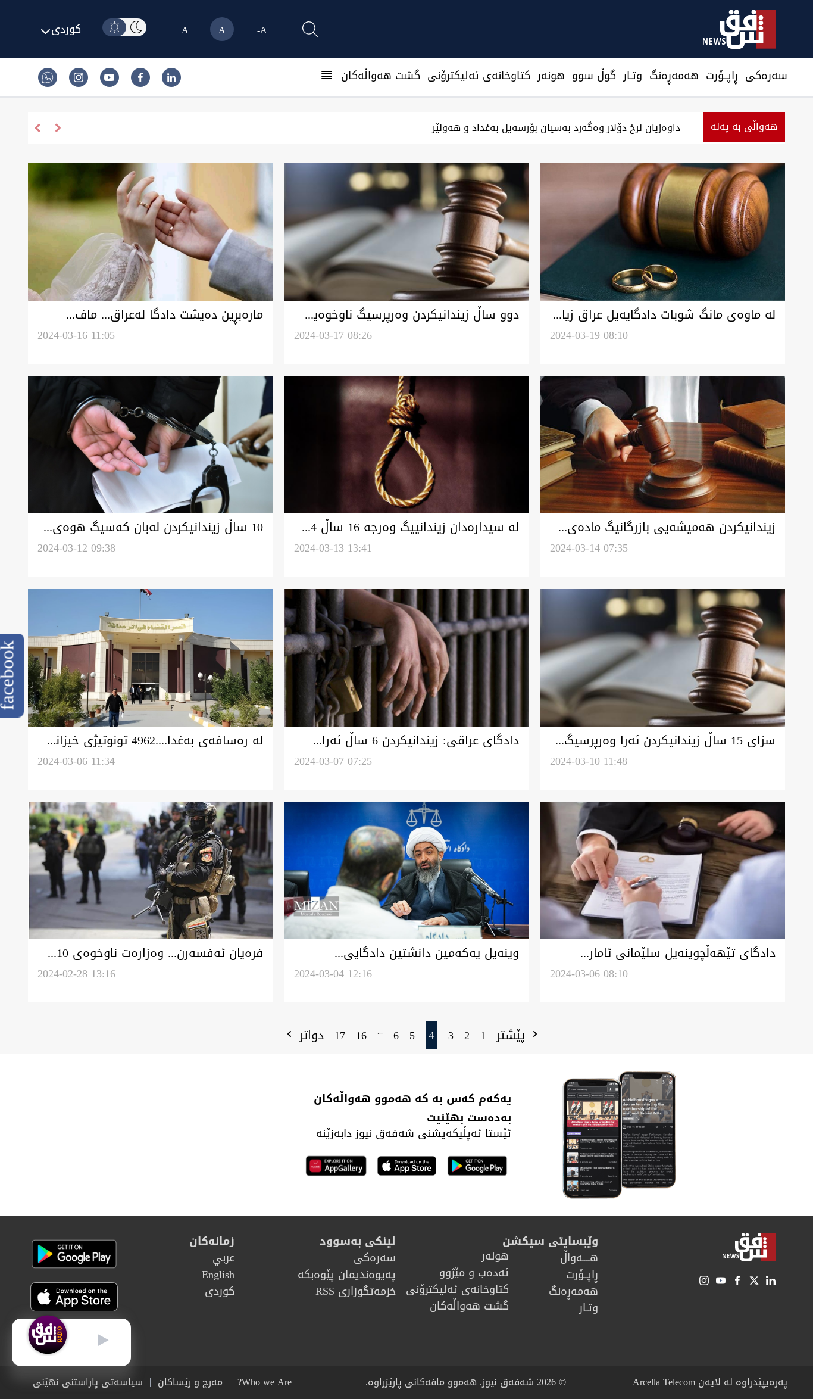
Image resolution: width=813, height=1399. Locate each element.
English (218, 1274)
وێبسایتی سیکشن (550, 1241)
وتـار (632, 76)
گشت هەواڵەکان (380, 76)
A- (262, 30)
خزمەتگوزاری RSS (355, 1291)
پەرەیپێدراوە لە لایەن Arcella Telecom (710, 1382)
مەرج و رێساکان (190, 1382)
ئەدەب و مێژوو (474, 1273)
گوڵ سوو (594, 76)
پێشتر (512, 1035)
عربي (223, 1258)
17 (339, 1036)
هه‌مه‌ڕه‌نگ (674, 76)
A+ (182, 30)
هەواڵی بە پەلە (744, 126)
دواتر (309, 1035)
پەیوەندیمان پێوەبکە (347, 1274)
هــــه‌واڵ (579, 1258)
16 (361, 1036)
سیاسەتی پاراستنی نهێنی (88, 1382)
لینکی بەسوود (358, 1241)
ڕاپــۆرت (722, 76)
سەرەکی (766, 76)
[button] (37, 128)
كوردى (219, 1291)
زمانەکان (211, 1241)
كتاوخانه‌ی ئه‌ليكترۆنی (478, 76)
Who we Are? (264, 1382)
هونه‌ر (551, 76)
